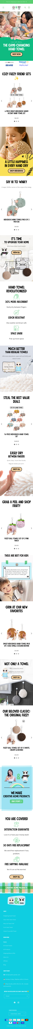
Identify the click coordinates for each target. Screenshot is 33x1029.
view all (16, 252)
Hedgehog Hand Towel (9, 916)
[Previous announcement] (3, 2)
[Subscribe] (27, 996)
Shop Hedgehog (16, 171)
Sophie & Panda (13, 1025)
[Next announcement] (30, 2)
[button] (3, 7)
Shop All (16, 469)
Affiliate (5, 961)
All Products (6, 949)
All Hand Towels (7, 945)
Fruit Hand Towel (8, 927)
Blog (4, 965)
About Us (5, 957)
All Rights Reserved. (21, 1025)
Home (5, 942)
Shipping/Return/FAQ (9, 953)
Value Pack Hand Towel (9, 919)
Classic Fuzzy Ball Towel (9, 931)
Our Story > (16, 801)
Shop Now (16, 54)
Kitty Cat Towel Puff (8, 923)
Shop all (16, 877)
